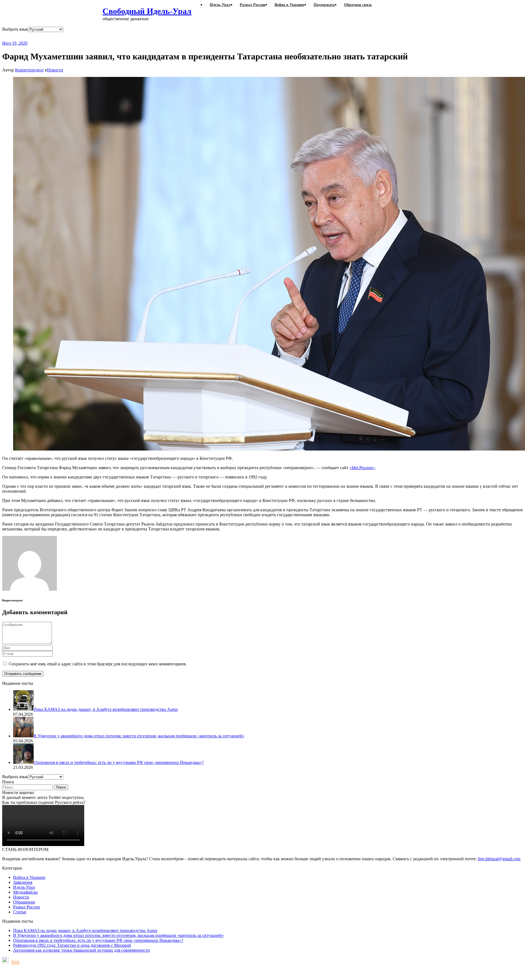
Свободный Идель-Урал (147, 11)
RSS (15, 962)
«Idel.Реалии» (362, 467)
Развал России (26, 907)
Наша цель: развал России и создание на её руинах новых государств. (114, 36)
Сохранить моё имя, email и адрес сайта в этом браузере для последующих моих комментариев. (98, 664)
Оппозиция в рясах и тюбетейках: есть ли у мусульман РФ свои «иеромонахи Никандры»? (98, 940)
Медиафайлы (25, 892)
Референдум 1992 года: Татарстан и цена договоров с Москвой (72, 945)
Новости (55, 70)
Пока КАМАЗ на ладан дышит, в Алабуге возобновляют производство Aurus (85, 930)
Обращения (24, 902)
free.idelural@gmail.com (499, 858)
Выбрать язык (15, 29)
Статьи (19, 912)
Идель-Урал (24, 887)
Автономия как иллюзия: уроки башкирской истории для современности (81, 950)
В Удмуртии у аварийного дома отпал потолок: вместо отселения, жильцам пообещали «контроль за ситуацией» (118, 935)
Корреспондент (29, 70)
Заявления (22, 882)
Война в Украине (29, 877)
